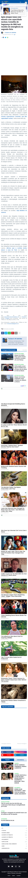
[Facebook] (3, 37)
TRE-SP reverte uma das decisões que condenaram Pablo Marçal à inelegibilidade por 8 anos (13, 805)
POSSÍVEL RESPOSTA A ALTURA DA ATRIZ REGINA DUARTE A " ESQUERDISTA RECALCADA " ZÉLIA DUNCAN (20, 779)
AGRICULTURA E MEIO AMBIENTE (14, 844)
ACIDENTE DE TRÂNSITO (14, 837)
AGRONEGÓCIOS (14, 848)
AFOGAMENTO (14, 839)
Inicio (9, 875)
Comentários (20, 759)
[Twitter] (5, 37)
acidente (14, 830)
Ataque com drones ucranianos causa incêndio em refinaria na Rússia (20, 379)
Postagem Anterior (6, 743)
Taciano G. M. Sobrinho (15, 339)
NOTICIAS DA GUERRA (9, 329)
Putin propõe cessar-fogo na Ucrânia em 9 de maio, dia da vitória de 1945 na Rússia (20, 368)
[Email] (16, 333)
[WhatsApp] (7, 37)
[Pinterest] (12, 333)
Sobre (13, 875)
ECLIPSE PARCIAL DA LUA (7, 820)
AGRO (14, 846)
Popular (7, 759)
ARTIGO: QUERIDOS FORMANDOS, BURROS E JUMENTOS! (20, 766)
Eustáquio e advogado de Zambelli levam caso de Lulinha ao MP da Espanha (14, 813)
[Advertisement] (14, 56)
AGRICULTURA (14, 841)
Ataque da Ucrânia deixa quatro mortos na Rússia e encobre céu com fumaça (20, 357)
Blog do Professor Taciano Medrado (18, 871)
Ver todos (25, 350)
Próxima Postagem (21, 743)
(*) (14, 828)
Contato (18, 875)
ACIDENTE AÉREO (14, 832)
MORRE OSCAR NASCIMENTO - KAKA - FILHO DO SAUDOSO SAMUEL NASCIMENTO (20, 791)
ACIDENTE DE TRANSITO (14, 835)
